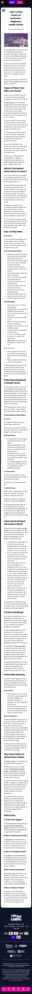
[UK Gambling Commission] (11, 951)
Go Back (3, 10)
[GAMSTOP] (23, 946)
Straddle (8, 855)
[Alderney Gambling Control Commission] (16, 956)
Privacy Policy (20, 926)
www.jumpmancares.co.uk (23, 965)
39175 (28, 972)
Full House (8, 839)
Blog (27, 926)
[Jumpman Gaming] (16, 920)
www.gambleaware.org (8, 965)
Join (19, 2)
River (18, 462)
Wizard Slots (11, 761)
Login (12, 2)
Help (22, 924)
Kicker (7, 891)
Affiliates (16, 928)
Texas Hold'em (8, 103)
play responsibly (20, 646)
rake (17, 679)
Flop (18, 445)
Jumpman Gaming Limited (23, 969)
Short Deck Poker (9, 873)
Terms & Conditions (9, 926)
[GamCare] (9, 946)
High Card (10, 340)
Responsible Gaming (14, 924)
